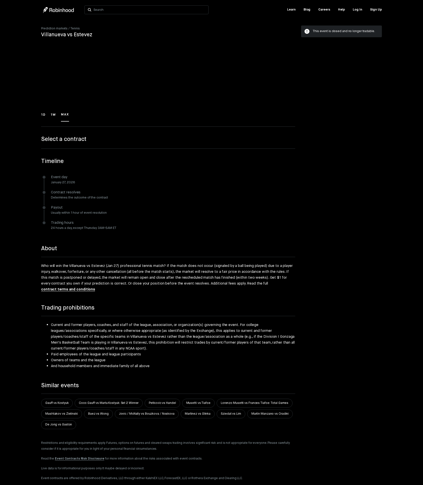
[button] (43, 117)
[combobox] (149, 10)
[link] (291, 9)
